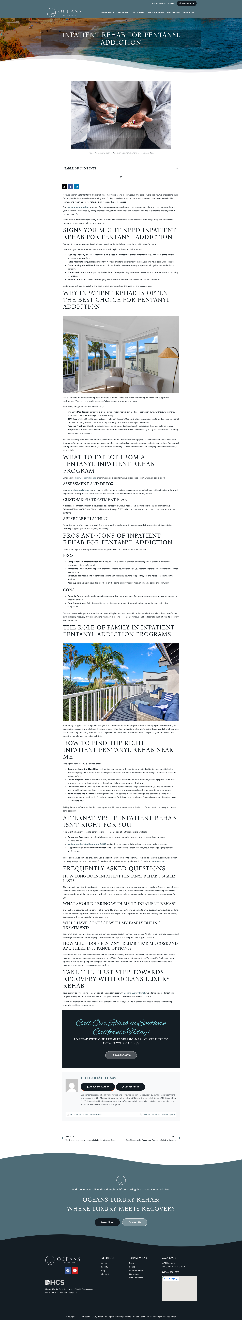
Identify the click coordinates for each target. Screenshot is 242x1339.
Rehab (132, 1266)
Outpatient (134, 1274)
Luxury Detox (123, 12)
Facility (104, 1266)
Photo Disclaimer (168, 1316)
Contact (105, 1274)
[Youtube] (75, 1270)
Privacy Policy (139, 1316)
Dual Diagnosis (136, 1277)
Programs (138, 12)
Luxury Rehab (107, 12)
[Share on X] (64, 186)
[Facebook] (68, 1270)
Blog (103, 1270)
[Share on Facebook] (70, 186)
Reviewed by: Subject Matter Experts (159, 1114)
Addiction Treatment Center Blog (126, 153)
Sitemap (127, 1316)
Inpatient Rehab (136, 1270)
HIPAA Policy (153, 1316)
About (104, 1263)
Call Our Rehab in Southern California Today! (121, 1028)
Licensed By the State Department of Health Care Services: (69, 1289)
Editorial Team (98, 1078)
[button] (177, 168)
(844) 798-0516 (171, 1272)
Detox (132, 1263)
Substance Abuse (155, 12)
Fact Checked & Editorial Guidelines (86, 1114)
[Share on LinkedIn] (76, 186)
